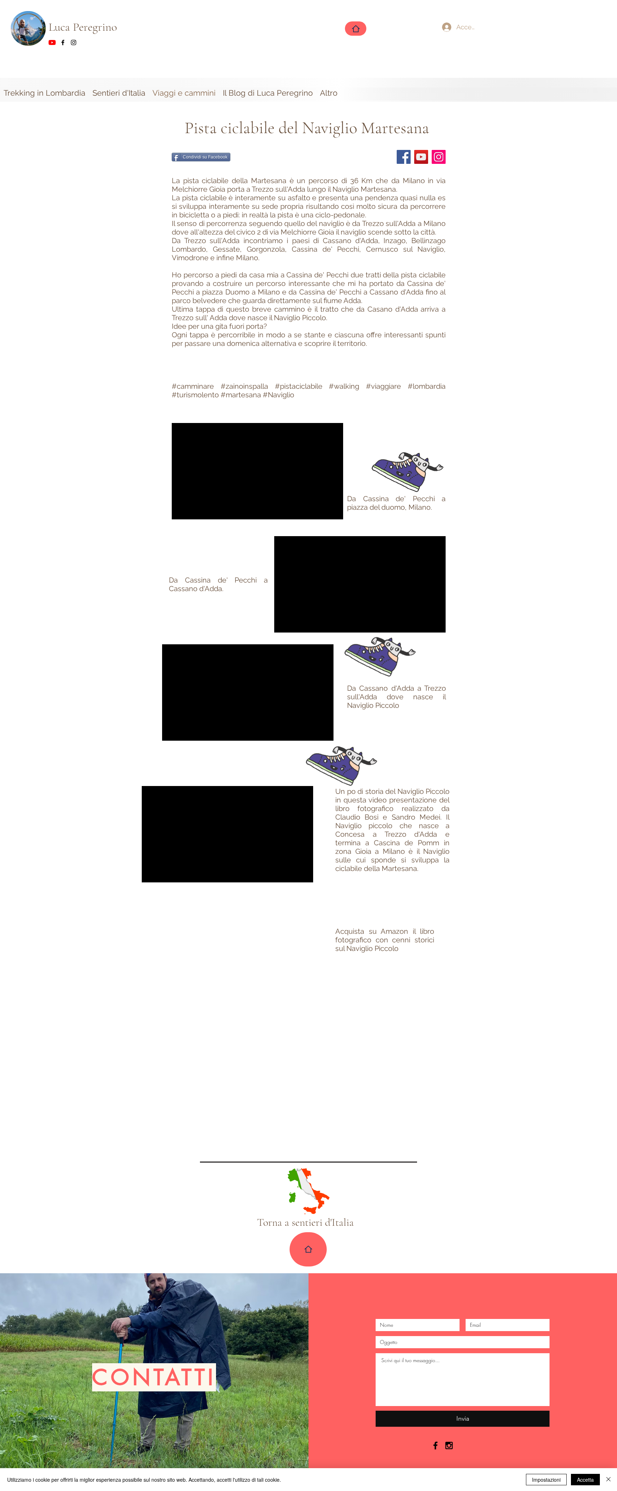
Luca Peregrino (84, 27)
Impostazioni (546, 1479)
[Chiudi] (608, 1479)
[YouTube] (421, 157)
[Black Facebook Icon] (435, 1445)
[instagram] (73, 42)
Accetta (585, 1479)
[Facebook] (404, 157)
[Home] (355, 28)
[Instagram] (439, 157)
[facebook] (62, 42)
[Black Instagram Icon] (449, 1445)
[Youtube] (52, 42)
